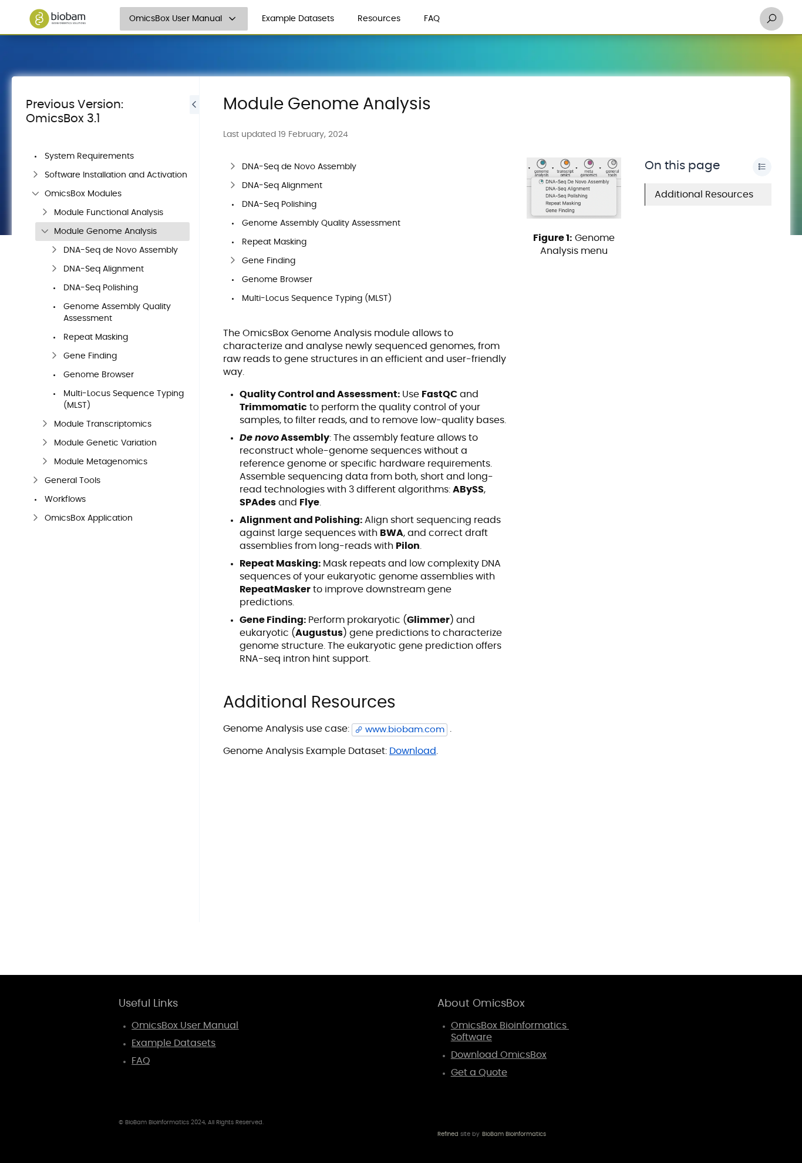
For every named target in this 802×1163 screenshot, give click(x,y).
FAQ (432, 19)
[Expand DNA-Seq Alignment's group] (54, 269)
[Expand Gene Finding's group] (54, 356)
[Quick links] (57, 19)
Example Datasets (298, 19)
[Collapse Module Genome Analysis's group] (44, 231)
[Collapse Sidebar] (194, 499)
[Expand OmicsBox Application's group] (35, 518)
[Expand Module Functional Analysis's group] (44, 212)
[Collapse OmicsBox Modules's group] (35, 194)
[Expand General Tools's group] (35, 480)
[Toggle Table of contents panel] (762, 166)
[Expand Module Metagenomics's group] (44, 462)
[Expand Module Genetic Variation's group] (44, 443)
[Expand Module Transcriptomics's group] (44, 424)
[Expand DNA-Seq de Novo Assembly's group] (54, 250)
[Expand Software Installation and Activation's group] (35, 175)
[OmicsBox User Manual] (232, 19)
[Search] (771, 19)
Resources (379, 19)
